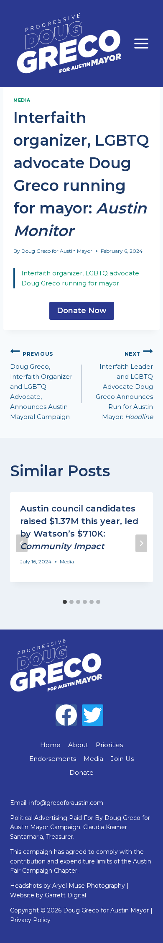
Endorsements (52, 759)
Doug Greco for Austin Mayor (56, 251)
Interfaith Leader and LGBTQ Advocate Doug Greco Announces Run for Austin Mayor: (124, 386)
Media (22, 100)
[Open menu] (141, 43)
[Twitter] (92, 715)
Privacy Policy (30, 920)
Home (50, 745)
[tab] (65, 602)
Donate (81, 772)
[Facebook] (66, 715)
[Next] (141, 543)
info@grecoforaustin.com (66, 803)
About (78, 745)
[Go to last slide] (22, 543)
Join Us (122, 759)
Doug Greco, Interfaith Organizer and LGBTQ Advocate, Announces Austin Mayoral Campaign (41, 386)
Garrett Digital (65, 895)
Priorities (109, 745)
